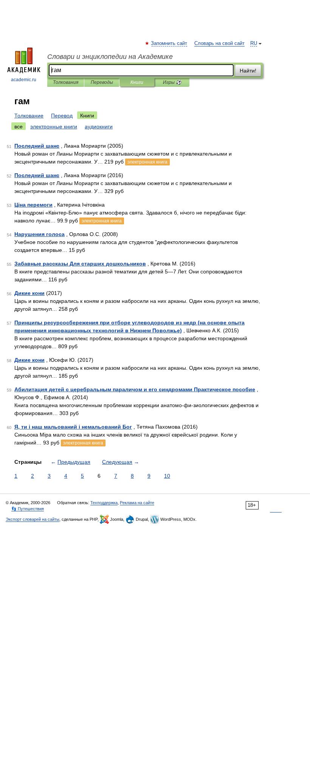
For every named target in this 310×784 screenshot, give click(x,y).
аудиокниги (99, 126)
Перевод (62, 116)
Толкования (65, 82)
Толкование (28, 116)
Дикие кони (29, 293)
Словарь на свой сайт (219, 43)
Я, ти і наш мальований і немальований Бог (73, 427)
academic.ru (23, 79)
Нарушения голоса (39, 234)
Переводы (102, 82)
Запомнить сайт (169, 43)
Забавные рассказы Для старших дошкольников (80, 264)
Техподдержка (104, 502)
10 (167, 476)
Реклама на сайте (137, 502)
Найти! (248, 71)
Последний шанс (36, 146)
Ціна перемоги (33, 205)
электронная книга (147, 162)
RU (253, 43)
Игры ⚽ (172, 82)
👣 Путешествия (27, 508)
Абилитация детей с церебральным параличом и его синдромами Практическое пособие (134, 389)
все (18, 126)
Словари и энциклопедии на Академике (110, 56)
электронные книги (53, 126)
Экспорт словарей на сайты (32, 519)
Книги (136, 82)
